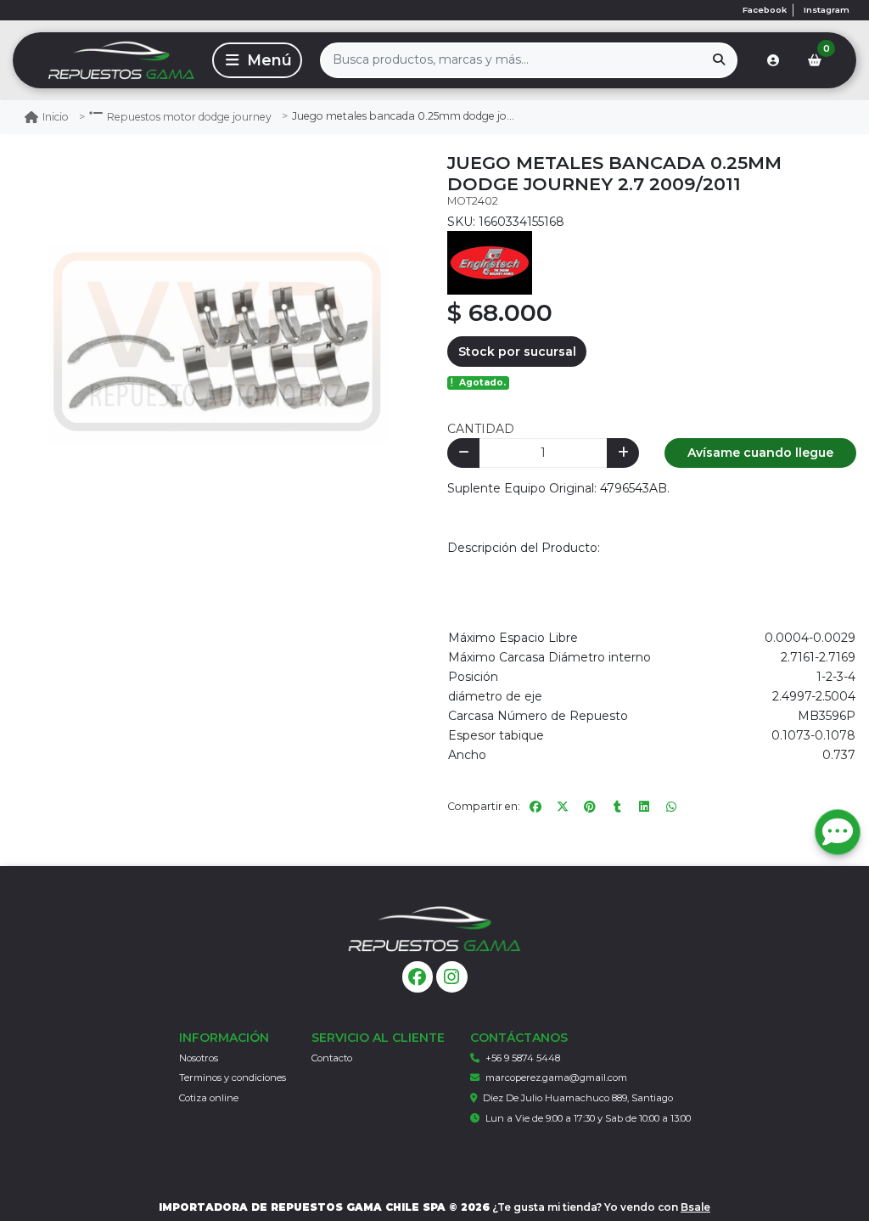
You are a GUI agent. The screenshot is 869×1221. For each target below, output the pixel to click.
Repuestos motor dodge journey (189, 116)
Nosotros (198, 1058)
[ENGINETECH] (489, 261)
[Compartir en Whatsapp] (671, 807)
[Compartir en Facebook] (535, 807)
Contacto (331, 1058)
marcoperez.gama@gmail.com (556, 1077)
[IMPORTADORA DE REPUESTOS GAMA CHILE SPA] (109, 60)
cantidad (480, 428)
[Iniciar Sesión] (773, 60)
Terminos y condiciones (232, 1077)
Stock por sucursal (517, 351)
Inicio (55, 116)
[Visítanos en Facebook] (418, 977)
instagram (826, 9)
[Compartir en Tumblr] (617, 807)
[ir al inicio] (434, 928)
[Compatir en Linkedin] (644, 807)
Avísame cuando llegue (760, 452)
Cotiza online (208, 1098)
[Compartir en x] (563, 807)
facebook (765, 9)
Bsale (695, 1207)
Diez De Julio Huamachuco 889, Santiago (578, 1098)
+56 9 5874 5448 (522, 1058)
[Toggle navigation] (257, 60)
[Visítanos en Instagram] (452, 977)
